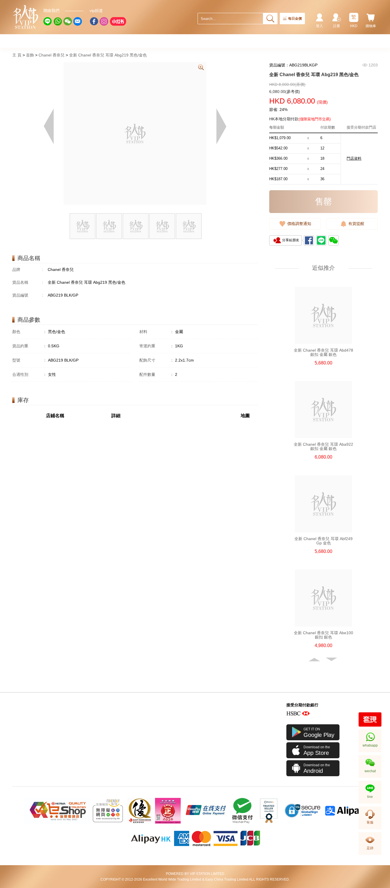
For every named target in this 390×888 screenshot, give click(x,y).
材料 (156, 331)
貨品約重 (29, 346)
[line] (47, 21)
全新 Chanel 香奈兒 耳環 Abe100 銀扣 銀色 (323, 635)
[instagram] (104, 21)
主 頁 (16, 55)
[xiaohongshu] (118, 21)
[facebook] (94, 21)
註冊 (336, 26)
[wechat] (67, 21)
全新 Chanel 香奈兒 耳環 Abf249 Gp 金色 (323, 541)
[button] (315, 659)
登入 (319, 26)
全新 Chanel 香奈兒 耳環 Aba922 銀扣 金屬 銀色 (323, 446)
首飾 (30, 55)
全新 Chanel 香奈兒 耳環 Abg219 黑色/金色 (108, 55)
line (370, 797)
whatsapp (370, 745)
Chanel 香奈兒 (52, 55)
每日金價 (295, 19)
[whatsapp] (57, 21)
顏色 (29, 331)
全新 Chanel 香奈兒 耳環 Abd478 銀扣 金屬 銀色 (323, 352)
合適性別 (29, 374)
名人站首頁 (25, 17)
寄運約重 (156, 346)
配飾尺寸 (156, 360)
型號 (29, 360)
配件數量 (156, 374)
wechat (370, 771)
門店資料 (354, 158)
